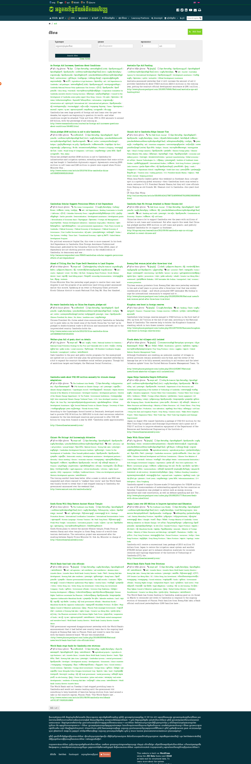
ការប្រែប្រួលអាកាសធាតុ (180, 516)
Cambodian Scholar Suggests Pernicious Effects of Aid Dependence (81, 204)
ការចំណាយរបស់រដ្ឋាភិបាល (63, 100)
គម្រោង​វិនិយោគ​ (73, 462)
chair (107, 314)
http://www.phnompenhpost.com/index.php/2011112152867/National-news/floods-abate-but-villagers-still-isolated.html (159, 370)
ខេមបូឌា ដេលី (77, 266)
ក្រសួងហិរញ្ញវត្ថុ (62, 465)
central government (113, 658)
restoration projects (85, 522)
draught (146, 519)
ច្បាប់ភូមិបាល (179, 582)
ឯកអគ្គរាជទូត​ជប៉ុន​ (178, 399)
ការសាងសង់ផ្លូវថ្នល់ (73, 106)
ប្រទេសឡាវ (195, 163)
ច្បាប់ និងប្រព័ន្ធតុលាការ (144, 269)
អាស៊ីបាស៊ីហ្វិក (190, 144)
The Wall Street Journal (157, 135)
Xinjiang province (146, 176)
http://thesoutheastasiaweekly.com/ (67, 425)
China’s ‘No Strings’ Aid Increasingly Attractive (72, 437)
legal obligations (159, 585)
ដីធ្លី (159, 210)
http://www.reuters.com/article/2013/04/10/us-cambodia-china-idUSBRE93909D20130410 (79, 172)
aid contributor (87, 570)
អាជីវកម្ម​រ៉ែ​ (186, 402)
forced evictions (155, 579)
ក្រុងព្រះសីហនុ (108, 614)
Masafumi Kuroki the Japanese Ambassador (67, 604)
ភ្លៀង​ (72, 405)
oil (178, 405)
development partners (108, 392)
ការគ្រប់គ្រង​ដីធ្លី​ (118, 671)
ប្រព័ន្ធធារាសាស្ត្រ (66, 147)
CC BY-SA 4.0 (150, 717)
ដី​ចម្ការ (159, 519)
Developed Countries (90, 392)
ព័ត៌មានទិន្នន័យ (109, 18)
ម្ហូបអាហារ (178, 345)
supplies (179, 349)
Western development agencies (62, 475)
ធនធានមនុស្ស (138, 399)
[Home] (49, 23)
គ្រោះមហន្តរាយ (189, 342)
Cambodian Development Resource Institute (76, 450)
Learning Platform (140, 18)
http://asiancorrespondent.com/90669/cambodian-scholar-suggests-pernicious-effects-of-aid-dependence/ (86, 257)
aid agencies (75, 570)
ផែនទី (96, 18)
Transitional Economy (87, 235)
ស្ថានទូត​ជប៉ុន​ (188, 399)
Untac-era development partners (108, 472)
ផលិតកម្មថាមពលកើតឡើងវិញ (175, 141)
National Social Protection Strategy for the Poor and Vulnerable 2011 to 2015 (79, 345)
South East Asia (173, 169)
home (196, 269)
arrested (174, 269)
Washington (174, 592)
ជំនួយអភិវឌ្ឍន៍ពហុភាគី (80, 75)
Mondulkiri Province (102, 604)
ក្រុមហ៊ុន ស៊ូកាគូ (115, 611)
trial (188, 279)
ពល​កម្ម (67, 210)
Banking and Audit (150, 213)
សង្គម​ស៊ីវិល (62, 456)
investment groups (140, 465)
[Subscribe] (195, 10)
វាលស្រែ (191, 535)
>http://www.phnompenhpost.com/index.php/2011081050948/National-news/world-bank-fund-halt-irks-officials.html (83, 639)
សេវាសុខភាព (152, 78)
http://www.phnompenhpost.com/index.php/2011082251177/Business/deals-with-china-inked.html (162, 497)
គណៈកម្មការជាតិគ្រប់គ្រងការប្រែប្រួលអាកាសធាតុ (82, 402)
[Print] (199, 10)
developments (94, 661)
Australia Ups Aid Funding (139, 65)
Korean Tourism (83, 519)
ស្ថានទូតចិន (53, 456)
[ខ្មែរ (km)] (199, 2)
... (98, 121)
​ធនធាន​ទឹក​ (131, 213)
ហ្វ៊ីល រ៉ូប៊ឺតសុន (118, 465)
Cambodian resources (163, 453)
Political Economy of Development (88, 229)
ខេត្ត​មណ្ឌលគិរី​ (90, 604)
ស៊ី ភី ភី (195, 573)
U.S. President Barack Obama (175, 172)
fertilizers (136, 396)
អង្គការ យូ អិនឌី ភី (102, 235)
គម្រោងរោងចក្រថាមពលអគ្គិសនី (136, 475)
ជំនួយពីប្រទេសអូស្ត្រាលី (115, 68)
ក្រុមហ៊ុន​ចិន (167, 150)
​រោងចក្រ (145, 399)
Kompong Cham (137, 402)
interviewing (149, 273)
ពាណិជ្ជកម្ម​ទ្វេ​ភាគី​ (90, 314)
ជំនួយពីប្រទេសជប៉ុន (67, 75)
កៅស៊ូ (59, 472)
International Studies (158, 163)
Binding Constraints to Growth (111, 210)
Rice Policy (178, 408)
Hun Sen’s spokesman (184, 462)
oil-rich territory (142, 472)
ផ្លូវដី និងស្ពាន (72, 78)
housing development (58, 592)
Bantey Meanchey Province (142, 516)
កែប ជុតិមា (95, 598)
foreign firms (100, 668)
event (67, 273)
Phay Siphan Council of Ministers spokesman (144, 589)
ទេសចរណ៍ (53, 109)
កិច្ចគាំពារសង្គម (89, 349)
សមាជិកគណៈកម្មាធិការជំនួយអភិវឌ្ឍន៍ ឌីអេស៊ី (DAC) (91, 71)
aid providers (56, 447)
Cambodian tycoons (97, 658)
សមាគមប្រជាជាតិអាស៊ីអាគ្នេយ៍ (109, 141)
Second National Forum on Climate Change (91, 405)
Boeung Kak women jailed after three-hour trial (149, 263)
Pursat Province (172, 535)
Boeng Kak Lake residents (151, 573)
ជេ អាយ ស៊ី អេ (158, 525)
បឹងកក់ (181, 269)
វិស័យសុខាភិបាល (86, 100)
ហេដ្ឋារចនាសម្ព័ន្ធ (55, 75)
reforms (104, 469)
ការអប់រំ (153, 519)
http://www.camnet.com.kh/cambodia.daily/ (71, 489)
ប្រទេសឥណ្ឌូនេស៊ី (170, 160)
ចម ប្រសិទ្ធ (75, 144)
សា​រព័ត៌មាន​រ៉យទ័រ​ (78, 135)
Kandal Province (170, 525)
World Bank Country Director (78, 620)
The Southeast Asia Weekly (83, 383)
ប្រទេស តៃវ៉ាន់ (111, 150)
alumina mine (113, 570)
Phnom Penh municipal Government (101, 608)
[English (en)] (195, 2)
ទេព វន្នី (61, 617)
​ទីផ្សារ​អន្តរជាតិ (54, 462)
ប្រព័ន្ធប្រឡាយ (168, 516)
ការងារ (94, 342)
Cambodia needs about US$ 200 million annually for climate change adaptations (82, 379)
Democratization (80, 216)
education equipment (141, 392)
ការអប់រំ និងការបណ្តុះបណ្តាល (183, 510)
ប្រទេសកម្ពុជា (162, 213)
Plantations (181, 532)
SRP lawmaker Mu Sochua (165, 279)
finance (139, 216)
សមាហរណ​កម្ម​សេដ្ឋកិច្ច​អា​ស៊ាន (175, 144)
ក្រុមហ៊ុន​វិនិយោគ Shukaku (145, 279)
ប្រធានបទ (84, 18)
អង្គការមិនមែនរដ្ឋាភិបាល (69, 226)
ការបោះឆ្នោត (143, 157)
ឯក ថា (108, 513)
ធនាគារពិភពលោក (83, 352)
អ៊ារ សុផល (106, 97)
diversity (53, 459)
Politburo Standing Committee (186, 472)
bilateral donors (90, 447)
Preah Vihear (185, 405)
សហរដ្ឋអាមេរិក (98, 109)
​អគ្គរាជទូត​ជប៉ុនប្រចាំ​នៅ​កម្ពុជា (144, 525)
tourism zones (174, 411)
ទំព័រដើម (55, 18)
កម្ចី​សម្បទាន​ (192, 516)
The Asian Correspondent (83, 207)
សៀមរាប (112, 510)
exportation (160, 462)
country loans (100, 582)
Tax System (55, 235)
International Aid (80, 103)
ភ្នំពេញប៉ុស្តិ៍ (153, 68)
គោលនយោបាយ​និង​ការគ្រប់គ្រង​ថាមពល (154, 443)
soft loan (196, 408)
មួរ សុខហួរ (175, 273)
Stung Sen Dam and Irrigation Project (142, 411)
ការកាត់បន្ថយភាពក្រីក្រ (59, 106)
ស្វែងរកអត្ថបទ (59, 41)
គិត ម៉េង (75, 147)
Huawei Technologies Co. (146, 160)
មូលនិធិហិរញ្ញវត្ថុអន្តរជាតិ (141, 163)
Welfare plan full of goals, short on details (70, 339)
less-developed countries (108, 399)
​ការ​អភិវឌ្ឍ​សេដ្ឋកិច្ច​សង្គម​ (58, 408)
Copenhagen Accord (80, 389)
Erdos (54, 585)
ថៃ (84, 2)
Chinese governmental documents (79, 579)
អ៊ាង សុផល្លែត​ (166, 459)
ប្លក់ (183, 18)
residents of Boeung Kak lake (66, 611)
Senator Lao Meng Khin (189, 276)
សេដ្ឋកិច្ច (196, 307)
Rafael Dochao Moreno (177, 589)
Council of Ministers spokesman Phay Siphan (76, 582)
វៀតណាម (92, 2)
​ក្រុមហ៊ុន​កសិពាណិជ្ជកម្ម (192, 450)
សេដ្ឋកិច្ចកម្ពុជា (54, 450)
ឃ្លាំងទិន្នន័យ (171, 18)
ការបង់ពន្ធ (64, 235)
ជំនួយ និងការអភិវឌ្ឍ (83, 68)
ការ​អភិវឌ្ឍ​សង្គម (82, 78)
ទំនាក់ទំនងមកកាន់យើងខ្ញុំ (192, 736)
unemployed (64, 352)
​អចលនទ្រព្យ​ (191, 589)
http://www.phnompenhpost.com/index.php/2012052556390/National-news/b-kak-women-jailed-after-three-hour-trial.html (163, 298)
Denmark (107, 389)
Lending (73, 601)
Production (147, 408)
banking (184, 307)
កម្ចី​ (51, 106)
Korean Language (69, 519)
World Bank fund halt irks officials (67, 563)
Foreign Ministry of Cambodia (180, 519)
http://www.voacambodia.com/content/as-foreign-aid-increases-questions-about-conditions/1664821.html (84, 125)
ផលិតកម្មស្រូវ (187, 408)
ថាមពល (156, 138)
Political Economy (66, 229)
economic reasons (86, 459)
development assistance (182, 75)
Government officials (81, 589)
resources (183, 535)
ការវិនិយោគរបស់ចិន (98, 144)
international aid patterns (98, 103)
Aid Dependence (92, 210)
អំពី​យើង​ (53, 754)
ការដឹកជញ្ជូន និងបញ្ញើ (95, 78)
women (195, 279)
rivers (171, 349)
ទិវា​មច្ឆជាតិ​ (87, 276)
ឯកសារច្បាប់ (158, 18)
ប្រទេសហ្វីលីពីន (185, 169)
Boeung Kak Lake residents (72, 576)
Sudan (118, 232)
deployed (60, 273)
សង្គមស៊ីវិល (116, 386)
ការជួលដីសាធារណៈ (107, 269)
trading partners (156, 172)
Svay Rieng (163, 411)
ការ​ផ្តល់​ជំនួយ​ (109, 144)
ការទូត (171, 154)
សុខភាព (144, 78)
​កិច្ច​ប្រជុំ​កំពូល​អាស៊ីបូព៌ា (181, 154)
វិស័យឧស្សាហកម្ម (103, 510)
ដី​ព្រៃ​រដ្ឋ (57, 279)
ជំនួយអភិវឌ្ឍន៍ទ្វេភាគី (56, 71)
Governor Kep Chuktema (100, 589)
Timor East (73, 235)
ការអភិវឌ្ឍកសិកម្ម (138, 144)
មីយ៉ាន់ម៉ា (76, 2)
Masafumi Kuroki (145, 529)
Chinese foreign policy (180, 150)
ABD (109, 443)
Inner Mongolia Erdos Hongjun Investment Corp (76, 671)
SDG (73, 18)
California (55, 213)
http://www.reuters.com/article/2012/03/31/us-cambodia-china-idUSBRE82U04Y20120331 (79, 333)
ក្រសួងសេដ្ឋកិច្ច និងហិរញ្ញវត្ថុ (182, 469)
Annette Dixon (55, 573)
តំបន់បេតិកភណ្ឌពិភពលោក (94, 525)
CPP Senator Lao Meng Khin (138, 576)
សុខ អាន (110, 522)
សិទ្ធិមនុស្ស (160, 160)
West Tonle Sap (160, 415)
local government (88, 674)
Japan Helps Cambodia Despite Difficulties (147, 377)
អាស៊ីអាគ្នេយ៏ (110, 232)
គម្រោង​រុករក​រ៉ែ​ (169, 469)
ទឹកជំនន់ (141, 345)
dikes (140, 519)
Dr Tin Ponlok (83, 396)
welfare (73, 352)
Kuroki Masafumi (151, 402)
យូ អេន (67, 109)
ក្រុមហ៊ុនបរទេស (172, 396)
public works (65, 349)
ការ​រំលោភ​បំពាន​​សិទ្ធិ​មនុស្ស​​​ (83, 592)
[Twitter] (182, 10)
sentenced (131, 279)
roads (60, 150)
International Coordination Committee (80, 516)
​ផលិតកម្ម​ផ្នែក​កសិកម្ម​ (90, 266)
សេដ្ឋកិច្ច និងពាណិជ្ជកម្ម (114, 71)
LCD (95, 399)
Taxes (109, 106)
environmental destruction (188, 459)
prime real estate (96, 677)
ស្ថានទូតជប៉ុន (119, 582)
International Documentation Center (110, 516)
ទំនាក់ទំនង (62, 754)
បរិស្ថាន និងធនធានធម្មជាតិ (61, 386)
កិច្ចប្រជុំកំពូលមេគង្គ (166, 529)
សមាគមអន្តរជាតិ (138, 273)
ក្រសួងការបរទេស (73, 465)
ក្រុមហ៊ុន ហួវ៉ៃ (170, 462)
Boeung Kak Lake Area (70, 658)
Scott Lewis (150, 478)
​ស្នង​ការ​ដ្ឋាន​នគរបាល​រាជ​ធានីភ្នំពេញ (189, 273)
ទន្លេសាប (185, 349)
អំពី (62, 18)
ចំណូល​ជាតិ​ (76, 100)
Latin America (132, 166)
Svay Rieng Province (157, 538)
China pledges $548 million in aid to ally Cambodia (75, 132)
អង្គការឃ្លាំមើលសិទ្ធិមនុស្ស (112, 459)
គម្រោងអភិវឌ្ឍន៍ (163, 154)
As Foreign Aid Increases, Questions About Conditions (75, 65)
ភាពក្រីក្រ (112, 345)
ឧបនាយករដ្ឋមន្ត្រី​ (186, 389)
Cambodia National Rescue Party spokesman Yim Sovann (72, 87)
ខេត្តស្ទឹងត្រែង (143, 538)
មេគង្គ (53, 2)
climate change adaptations (60, 389)
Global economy (192, 157)
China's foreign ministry (141, 150)
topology (190, 538)
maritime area (88, 317)
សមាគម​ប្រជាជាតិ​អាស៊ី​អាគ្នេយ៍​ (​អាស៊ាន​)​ (72, 314)
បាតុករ (157, 276)
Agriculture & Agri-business (82, 81)
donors (99, 97)
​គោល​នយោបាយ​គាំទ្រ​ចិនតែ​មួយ (88, 147)
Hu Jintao (77, 317)
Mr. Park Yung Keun (99, 519)
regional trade (167, 475)
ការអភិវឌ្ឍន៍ (157, 459)
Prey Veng (196, 405)
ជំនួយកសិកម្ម (98, 81)
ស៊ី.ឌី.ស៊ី (98, 87)
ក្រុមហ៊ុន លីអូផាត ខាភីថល (147, 166)
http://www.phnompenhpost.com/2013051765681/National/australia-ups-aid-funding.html (162, 91)
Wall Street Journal (157, 207)
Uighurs (191, 172)
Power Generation (81, 677)
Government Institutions (100, 396)
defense (149, 459)
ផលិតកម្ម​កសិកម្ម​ (181, 513)
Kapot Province (184, 525)
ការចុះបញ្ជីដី (138, 585)
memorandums (150, 469)
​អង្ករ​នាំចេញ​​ (169, 408)
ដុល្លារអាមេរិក (131, 314)
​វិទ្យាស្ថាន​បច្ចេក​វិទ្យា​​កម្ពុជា (174, 522)
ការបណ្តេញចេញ (99, 459)
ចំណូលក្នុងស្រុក (82, 219)
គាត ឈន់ (94, 462)
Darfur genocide (66, 216)
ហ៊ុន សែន (117, 144)
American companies (157, 144)
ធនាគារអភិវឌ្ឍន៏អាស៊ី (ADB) (98, 68)
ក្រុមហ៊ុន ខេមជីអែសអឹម (179, 453)
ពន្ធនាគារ (140, 276)
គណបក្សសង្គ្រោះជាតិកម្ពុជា (112, 84)
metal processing (103, 674)
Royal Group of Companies (74, 150)
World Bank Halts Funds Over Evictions (146, 563)
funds (61, 589)
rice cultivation (158, 408)
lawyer (167, 273)
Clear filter (85, 59)
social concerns (77, 349)
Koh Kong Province (183, 163)
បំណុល (190, 307)
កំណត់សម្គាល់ (74, 754)
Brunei (165, 147)
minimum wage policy (97, 222)
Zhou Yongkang (143, 481)
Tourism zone (143, 172)
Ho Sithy (74, 273)
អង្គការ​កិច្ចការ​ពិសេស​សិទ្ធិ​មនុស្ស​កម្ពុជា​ (103, 592)
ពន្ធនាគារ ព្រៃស (131, 276)
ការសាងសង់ (71, 90)
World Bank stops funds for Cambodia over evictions (75, 646)
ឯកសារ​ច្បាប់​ (63, 674)
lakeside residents (107, 598)
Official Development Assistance (170, 78)
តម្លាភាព (60, 109)
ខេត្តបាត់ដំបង (158, 516)
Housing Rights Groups (143, 582)
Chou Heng (62, 90)
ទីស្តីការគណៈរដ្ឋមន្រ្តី (87, 513)
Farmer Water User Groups (188, 392)
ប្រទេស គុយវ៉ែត (164, 402)
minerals (176, 529)
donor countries (117, 661)
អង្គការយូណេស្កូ (59, 525)
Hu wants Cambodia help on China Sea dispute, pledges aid (78, 304)
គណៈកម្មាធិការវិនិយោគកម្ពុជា (178, 147)
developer (66, 661)
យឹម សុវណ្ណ (107, 109)
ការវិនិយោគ (193, 138)
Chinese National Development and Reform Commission (154, 456)
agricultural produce (177, 450)
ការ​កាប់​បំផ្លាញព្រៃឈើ (96, 389)
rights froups (84, 611)
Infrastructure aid (57, 103)
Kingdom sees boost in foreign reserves (145, 304)
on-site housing (184, 585)
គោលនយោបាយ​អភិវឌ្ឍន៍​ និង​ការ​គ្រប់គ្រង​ (171, 342)
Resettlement (132, 592)
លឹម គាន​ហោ (174, 402)
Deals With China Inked (138, 437)
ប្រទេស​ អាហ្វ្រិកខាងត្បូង (73, 408)
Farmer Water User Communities (163, 392)
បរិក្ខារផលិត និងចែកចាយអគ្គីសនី (169, 138)
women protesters (134, 282)
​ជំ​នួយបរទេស (115, 97)
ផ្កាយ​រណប (141, 478)
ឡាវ (68, 2)
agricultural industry (160, 450)
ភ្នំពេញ (187, 166)
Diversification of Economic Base (64, 219)
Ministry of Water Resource (164, 405)
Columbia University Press (77, 213)
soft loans (89, 150)
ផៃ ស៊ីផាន (115, 604)
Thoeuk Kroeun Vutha (90, 408)
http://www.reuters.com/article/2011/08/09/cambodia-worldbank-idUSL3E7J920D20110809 (80, 699)
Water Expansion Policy (143, 415)
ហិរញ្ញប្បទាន (99, 664)
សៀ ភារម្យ (53, 614)
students (64, 279)
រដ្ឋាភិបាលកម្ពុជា (99, 450)
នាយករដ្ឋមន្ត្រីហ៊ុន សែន (135, 408)
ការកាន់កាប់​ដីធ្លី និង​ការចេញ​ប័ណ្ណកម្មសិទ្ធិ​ (88, 269)
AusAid (184, 71)
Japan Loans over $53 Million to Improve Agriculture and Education (159, 503)
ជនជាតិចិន (175, 573)
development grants (116, 216)
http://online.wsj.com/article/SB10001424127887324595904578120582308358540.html (163, 197)
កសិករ (129, 396)
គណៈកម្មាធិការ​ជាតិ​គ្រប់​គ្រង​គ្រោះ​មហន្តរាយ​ (139, 349)
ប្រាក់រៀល (183, 311)
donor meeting (64, 459)
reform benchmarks (91, 469)
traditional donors (88, 472)
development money (79, 661)
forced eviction (115, 664)
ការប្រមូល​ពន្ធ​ (94, 106)
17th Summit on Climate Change (86, 386)
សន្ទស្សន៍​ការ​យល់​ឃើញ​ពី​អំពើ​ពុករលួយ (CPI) (102, 213)
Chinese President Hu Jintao (61, 317)
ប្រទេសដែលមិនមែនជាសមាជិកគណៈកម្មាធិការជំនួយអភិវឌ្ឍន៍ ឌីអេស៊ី (146, 141)
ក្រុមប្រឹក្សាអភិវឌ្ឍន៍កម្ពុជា (103, 94)
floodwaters (169, 345)
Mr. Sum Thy (61, 402)
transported (181, 279)
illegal (129, 273)
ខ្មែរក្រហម (99, 671)
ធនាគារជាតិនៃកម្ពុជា (193, 311)
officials (99, 465)
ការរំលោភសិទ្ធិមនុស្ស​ (90, 595)
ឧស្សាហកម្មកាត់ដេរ (55, 222)
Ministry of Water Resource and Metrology (150, 532)
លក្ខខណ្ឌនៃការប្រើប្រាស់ (89, 754)
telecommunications (186, 478)
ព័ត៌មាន (124, 18)
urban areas (100, 680)
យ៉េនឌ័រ (162, 266)
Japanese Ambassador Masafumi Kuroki (66, 598)
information (96, 100)
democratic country (74, 456)
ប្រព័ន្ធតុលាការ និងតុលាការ (64, 269)
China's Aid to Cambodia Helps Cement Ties (148, 132)
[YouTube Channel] (190, 10)
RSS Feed (196, 31)
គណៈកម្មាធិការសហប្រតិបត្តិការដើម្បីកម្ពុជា (89, 90)
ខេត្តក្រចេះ (194, 525)
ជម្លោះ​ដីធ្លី (64, 276)
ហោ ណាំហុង (131, 160)
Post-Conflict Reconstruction (72, 232)
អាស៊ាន (96, 141)
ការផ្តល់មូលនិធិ (167, 579)
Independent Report (161, 582)
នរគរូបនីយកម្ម (88, 109)
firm (106, 664)
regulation (178, 475)
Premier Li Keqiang (106, 147)
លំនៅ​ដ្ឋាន (114, 589)
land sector (189, 582)
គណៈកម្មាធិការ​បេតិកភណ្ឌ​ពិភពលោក (75, 525)
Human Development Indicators (75, 222)
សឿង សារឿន (85, 106)
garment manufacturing (175, 157)
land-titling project (76, 276)
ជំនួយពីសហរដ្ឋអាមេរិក (79, 141)
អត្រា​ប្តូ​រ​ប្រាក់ (130, 311)
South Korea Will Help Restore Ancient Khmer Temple (76, 503)
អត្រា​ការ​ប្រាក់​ (69, 103)
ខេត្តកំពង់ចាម (186, 345)
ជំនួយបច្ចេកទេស (117, 106)
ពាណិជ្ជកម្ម (188, 141)
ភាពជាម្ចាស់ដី (54, 674)
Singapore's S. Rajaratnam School (140, 169)
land (58, 276)
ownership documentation (102, 276)
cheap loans (109, 576)
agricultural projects (102, 652)
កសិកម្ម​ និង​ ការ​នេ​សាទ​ (104, 266)
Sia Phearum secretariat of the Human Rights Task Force (80, 614)
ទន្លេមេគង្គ (194, 345)
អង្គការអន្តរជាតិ (56, 519)
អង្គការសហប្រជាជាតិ (77, 109)
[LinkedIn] (186, 10)
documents (105, 661)
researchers (71, 522)
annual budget (68, 447)
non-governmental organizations (90, 226)
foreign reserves (163, 311)
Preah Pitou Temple (57, 522)
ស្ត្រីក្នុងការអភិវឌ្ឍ (158, 269)
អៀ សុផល (88, 232)
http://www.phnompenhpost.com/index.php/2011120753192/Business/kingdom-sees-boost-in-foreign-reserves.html (163, 330)
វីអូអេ (71, 68)
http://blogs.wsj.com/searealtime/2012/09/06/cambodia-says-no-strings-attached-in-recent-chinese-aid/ (160, 232)
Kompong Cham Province (96, 273)
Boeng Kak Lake (104, 447)
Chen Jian (192, 453)
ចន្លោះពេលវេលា (146, 41)
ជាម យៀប (171, 213)
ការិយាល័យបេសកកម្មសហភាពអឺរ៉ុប (188, 576)
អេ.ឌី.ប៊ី (68, 81)
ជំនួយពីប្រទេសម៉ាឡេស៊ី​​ (166, 166)
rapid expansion (76, 469)
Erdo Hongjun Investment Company (141, 462)
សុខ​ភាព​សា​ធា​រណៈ (61, 78)
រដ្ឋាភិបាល (68, 589)
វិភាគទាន (106, 754)
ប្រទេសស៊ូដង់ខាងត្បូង (99, 232)
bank (100, 573)
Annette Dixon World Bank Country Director (79, 573)
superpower (67, 472)
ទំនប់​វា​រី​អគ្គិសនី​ (184, 138)
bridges (53, 144)
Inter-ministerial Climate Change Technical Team (73, 399)
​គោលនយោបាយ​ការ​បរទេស (156, 157)
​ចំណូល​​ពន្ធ (102, 106)
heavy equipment (185, 396)
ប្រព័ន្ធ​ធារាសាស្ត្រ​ (154, 399)
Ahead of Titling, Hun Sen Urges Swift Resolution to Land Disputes (82, 263)
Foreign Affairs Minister (157, 396)
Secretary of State (117, 405)
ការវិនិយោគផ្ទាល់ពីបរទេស (86, 664)
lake (105, 671)
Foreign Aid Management (108, 219)
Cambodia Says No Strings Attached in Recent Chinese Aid (154, 204)
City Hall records (100, 579)
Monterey (111, 222)
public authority (166, 276)
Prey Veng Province (160, 349)
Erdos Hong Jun (64, 585)
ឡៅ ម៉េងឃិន (159, 273)
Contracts (112, 579)
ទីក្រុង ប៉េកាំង (150, 147)
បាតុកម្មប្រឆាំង (189, 269)
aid (55, 23)
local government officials (91, 601)
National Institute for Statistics (109, 342)
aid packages (64, 84)
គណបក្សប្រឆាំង (108, 465)
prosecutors (149, 276)
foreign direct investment (83, 668)
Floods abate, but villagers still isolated (145, 339)
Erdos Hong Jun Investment (83, 585)
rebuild (176, 276)
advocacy (116, 443)
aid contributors (100, 570)
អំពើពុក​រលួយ (90, 94)
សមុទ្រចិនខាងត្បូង (100, 150)
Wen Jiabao (65, 154)
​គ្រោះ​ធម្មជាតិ (172, 532)
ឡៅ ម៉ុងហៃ (195, 465)
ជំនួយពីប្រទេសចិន (69, 71)
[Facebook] (177, 10)
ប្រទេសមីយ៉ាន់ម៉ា (178, 166)
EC (152, 576)
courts (52, 273)
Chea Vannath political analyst (83, 453)
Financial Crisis (149, 311)
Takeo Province (172, 538)
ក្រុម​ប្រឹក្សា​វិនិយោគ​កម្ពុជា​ (64, 144)
